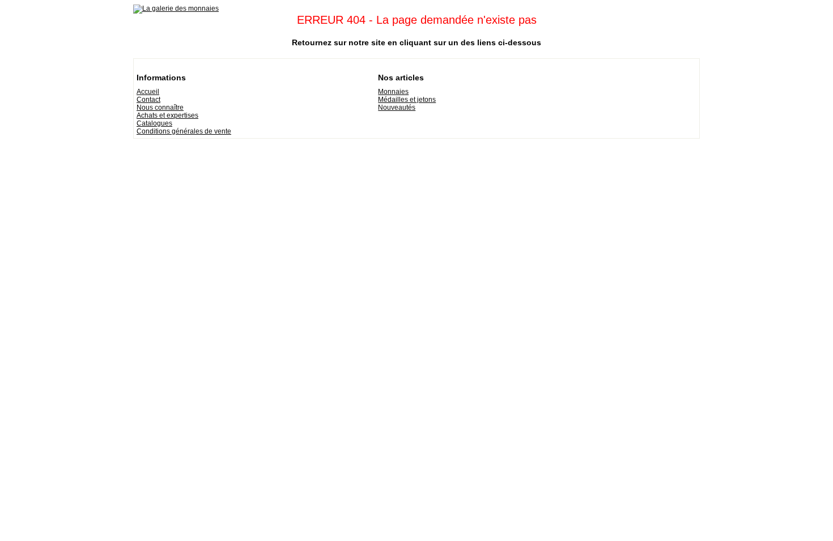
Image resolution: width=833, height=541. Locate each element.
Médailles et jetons (407, 100)
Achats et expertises (167, 115)
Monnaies (393, 92)
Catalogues (154, 123)
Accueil (148, 92)
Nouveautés (396, 107)
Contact (148, 100)
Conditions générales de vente (184, 131)
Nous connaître (160, 107)
